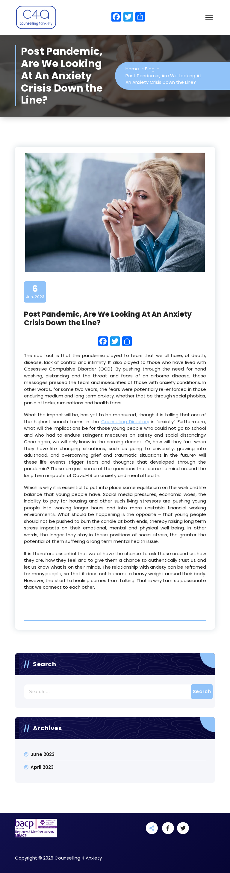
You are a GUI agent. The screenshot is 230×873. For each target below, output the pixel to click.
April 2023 (42, 767)
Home (132, 69)
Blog (150, 69)
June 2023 (43, 754)
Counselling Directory (125, 421)
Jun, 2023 (35, 291)
